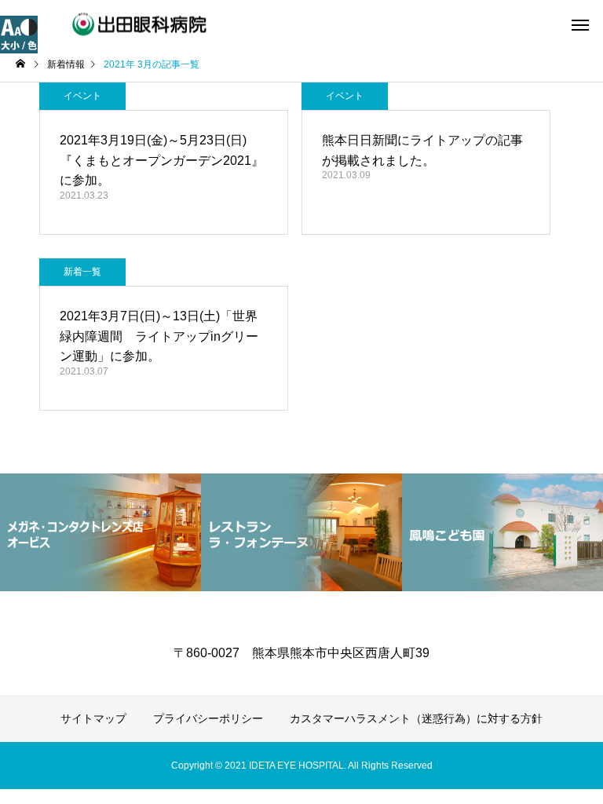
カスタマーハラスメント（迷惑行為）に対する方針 (416, 718)
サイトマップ (93, 718)
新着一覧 (82, 271)
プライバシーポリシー (208, 718)
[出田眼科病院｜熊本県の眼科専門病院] (112, 24)
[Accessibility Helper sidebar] (19, 34)
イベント (82, 95)
